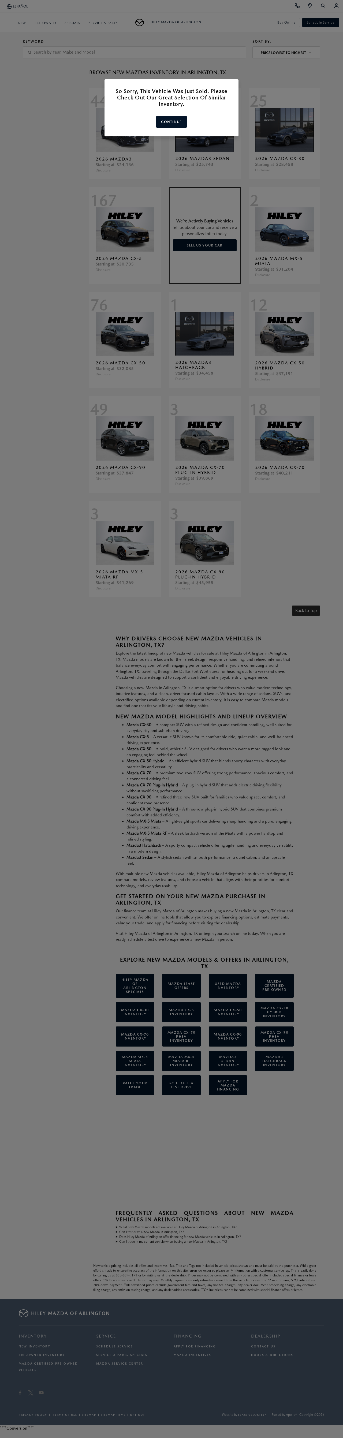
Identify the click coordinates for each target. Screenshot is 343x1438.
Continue (171, 122)
